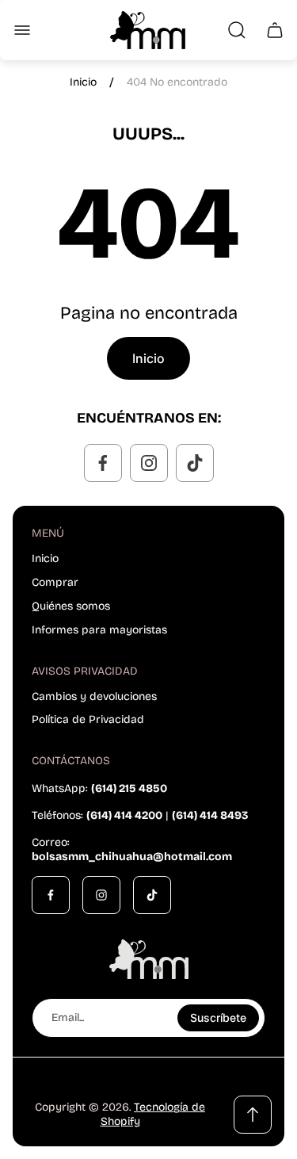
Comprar (55, 582)
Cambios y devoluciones (94, 696)
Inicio (83, 82)
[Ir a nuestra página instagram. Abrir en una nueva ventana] (149, 463)
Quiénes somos (71, 606)
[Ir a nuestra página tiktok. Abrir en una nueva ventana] (195, 463)
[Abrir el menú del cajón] (22, 30)
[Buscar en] (236, 30)
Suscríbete (218, 1017)
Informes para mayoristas (99, 630)
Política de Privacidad (88, 719)
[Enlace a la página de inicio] (148, 959)
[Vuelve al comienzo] (253, 1115)
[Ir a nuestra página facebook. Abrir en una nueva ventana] (103, 463)
